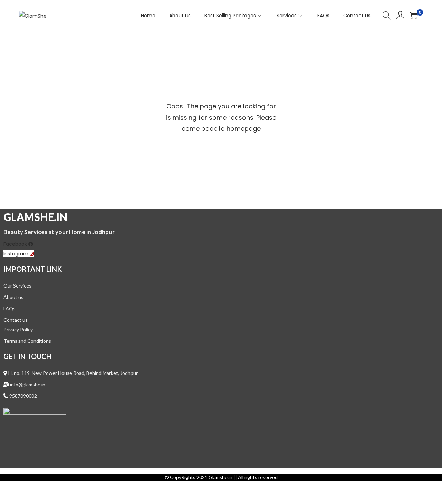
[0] (414, 15)
